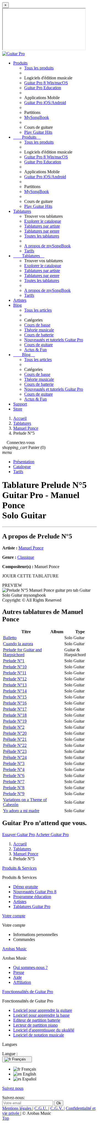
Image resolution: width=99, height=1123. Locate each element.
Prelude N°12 (15, 679)
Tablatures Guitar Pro (31, 906)
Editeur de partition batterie (36, 1020)
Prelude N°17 (15, 709)
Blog (17, 305)
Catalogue (22, 466)
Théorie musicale (39, 330)
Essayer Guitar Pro (18, 834)
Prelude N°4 (13, 769)
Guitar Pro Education (42, 87)
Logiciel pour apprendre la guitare (42, 1010)
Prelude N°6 (13, 775)
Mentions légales (17, 1108)
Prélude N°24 (15, 757)
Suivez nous (12, 1088)
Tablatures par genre (41, 231)
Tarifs (29, 250)
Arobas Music (14, 948)
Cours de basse (37, 325)
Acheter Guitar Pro (52, 834)
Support (20, 404)
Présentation (23, 461)
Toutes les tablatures (41, 236)
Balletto (9, 637)
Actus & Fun (35, 349)
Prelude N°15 (15, 697)
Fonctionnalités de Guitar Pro (27, 991)
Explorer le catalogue (42, 221)
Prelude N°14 (15, 691)
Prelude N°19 (15, 721)
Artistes (19, 300)
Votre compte (13, 916)
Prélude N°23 (15, 751)
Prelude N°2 (13, 727)
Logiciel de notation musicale (38, 1035)
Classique (25, 557)
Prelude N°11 (14, 673)
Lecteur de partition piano (35, 1025)
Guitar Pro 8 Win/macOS (46, 82)
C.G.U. (41, 1108)
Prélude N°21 (15, 739)
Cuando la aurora (18, 643)
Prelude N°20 (15, 733)
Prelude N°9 (13, 793)
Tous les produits (39, 68)
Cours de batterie (39, 335)
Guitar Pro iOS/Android (45, 102)
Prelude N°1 (13, 660)
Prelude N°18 (15, 715)
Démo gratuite (25, 886)
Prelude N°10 (15, 666)
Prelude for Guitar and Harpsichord (22, 652)
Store (17, 409)
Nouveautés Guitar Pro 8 (34, 891)
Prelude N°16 (15, 703)
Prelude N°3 (13, 763)
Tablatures (22, 211)
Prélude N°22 (15, 745)
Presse (18, 972)
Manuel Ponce (30, 548)
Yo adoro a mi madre (21, 810)
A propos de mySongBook (47, 246)
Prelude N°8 (13, 787)
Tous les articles (38, 310)
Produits (20, 63)
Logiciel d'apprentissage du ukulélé (43, 1030)
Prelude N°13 (15, 685)
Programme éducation (32, 896)
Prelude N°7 (13, 781)
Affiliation (22, 982)
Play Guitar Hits (38, 132)
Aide (17, 977)
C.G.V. (57, 1108)
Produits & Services (19, 868)
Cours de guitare (38, 344)
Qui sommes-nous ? (30, 967)
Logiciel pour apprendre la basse (41, 1015)
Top (5, 1118)
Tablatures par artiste (42, 226)
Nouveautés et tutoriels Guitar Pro (53, 339)
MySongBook (36, 117)
